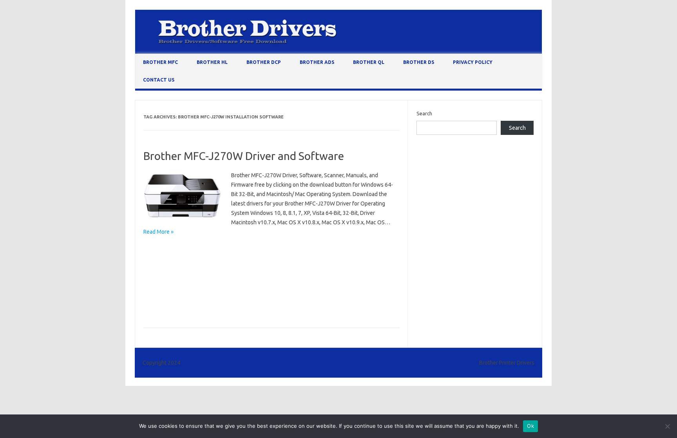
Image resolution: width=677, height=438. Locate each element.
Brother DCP (263, 62)
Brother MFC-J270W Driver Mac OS (186, 261)
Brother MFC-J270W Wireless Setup (287, 295)
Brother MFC (160, 62)
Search (424, 113)
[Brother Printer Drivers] (338, 52)
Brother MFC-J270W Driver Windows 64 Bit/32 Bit (202, 272)
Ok (530, 426)
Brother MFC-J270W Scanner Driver (259, 283)
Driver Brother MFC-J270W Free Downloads (196, 306)
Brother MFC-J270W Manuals (179, 283)
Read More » (158, 232)
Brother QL (368, 62)
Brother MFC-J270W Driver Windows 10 (278, 261)
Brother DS (418, 62)
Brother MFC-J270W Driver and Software (243, 156)
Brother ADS (317, 62)
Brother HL (212, 62)
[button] (182, 196)
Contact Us (158, 79)
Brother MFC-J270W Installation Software (313, 272)
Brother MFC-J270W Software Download (193, 295)
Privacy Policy (472, 62)
